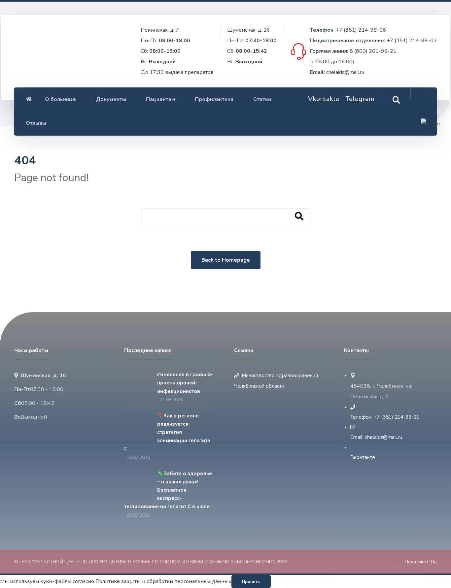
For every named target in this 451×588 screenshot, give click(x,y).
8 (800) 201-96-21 (373, 51)
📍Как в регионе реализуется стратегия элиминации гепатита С (167, 432)
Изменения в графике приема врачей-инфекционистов (184, 382)
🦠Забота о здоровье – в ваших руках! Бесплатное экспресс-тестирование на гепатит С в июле (168, 490)
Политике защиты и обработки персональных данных (163, 581)
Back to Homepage (225, 260)
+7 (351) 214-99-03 (412, 40)
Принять (251, 581)
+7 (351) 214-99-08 (361, 30)
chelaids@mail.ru (345, 72)
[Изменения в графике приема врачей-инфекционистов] (137, 383)
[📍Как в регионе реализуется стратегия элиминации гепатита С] (137, 424)
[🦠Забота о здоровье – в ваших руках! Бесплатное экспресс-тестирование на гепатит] (137, 482)
